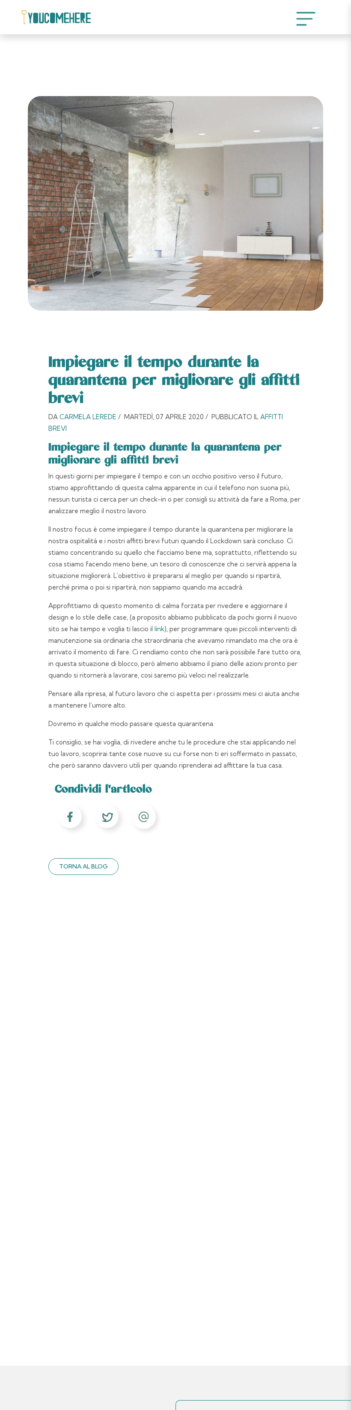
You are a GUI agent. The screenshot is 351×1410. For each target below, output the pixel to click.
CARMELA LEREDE (88, 417)
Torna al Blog (83, 866)
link (159, 629)
